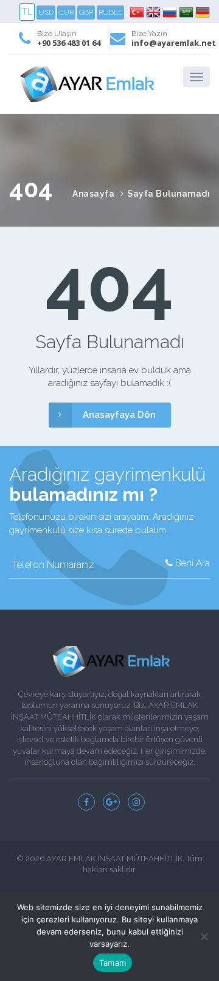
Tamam (112, 963)
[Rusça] (170, 12)
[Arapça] (187, 12)
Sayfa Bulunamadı (168, 194)
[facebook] (86, 802)
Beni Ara (191, 563)
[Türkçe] (138, 12)
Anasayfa (93, 194)
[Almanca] (202, 12)
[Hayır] (204, 936)
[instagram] (136, 802)
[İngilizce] (154, 12)
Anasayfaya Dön (119, 414)
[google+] (111, 802)
